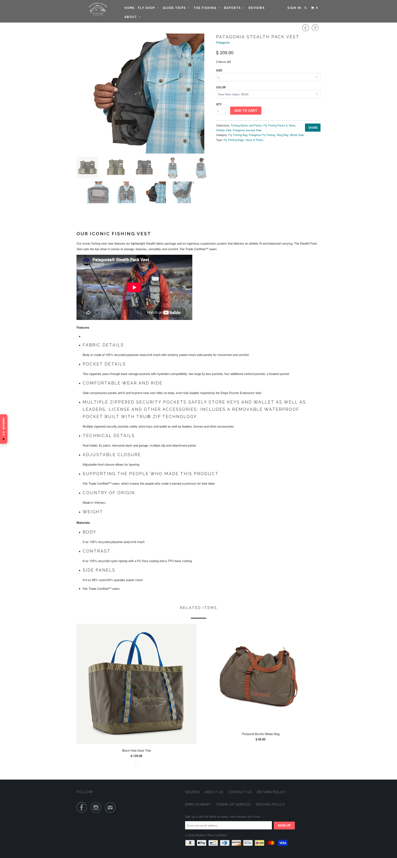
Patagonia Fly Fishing (262, 135)
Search (192, 792)
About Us (214, 792)
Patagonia (223, 42)
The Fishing (206, 8)
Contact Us (240, 792)
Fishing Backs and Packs (246, 125)
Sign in (294, 8)
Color (221, 87)
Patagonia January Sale (247, 130)
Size (219, 70)
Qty (219, 104)
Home (129, 8)
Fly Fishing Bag (237, 135)
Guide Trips (175, 8)
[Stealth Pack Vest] (144, 94)
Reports (233, 8)
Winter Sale (297, 135)
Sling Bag (282, 135)
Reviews (257, 8)
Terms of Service (233, 804)
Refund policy (270, 804)
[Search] (306, 7)
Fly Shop (147, 8)
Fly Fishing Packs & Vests (279, 125)
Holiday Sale (223, 130)
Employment (198, 804)
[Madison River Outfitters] (98, 9)
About (131, 17)
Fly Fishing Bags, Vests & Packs (243, 140)
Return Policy (271, 792)
